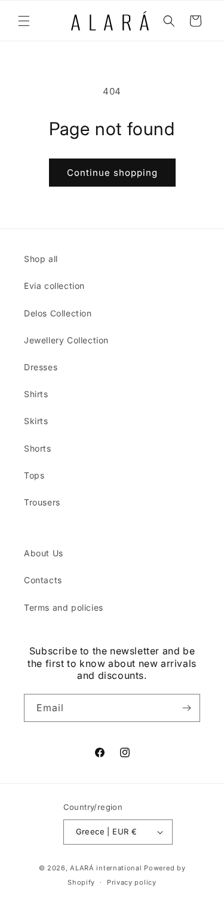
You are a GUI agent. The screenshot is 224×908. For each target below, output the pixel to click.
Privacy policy (132, 882)
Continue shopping (112, 172)
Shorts (37, 448)
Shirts (36, 394)
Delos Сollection (58, 313)
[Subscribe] (186, 708)
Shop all (41, 259)
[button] (24, 21)
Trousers (42, 502)
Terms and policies (63, 607)
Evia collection (54, 286)
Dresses (40, 367)
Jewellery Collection (66, 340)
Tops (34, 475)
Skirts (36, 421)
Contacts (43, 580)
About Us (43, 553)
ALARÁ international (106, 868)
